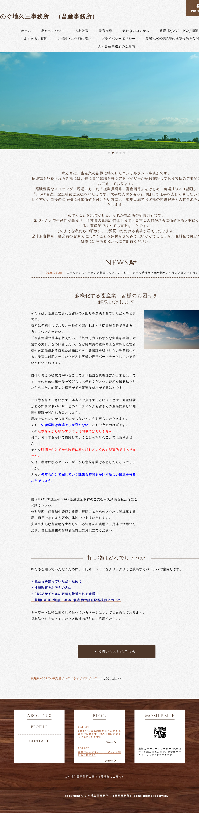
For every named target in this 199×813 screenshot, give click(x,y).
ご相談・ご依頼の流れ (74, 39)
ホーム (26, 31)
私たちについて (53, 31)
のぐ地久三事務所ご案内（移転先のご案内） (95, 776)
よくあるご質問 (36, 39)
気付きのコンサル (135, 31)
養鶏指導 (105, 31)
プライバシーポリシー (118, 39)
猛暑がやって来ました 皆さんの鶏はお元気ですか (99, 754)
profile (39, 727)
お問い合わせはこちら (116, 651)
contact (39, 741)
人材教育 (82, 31)
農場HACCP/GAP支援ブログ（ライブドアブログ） (65, 678)
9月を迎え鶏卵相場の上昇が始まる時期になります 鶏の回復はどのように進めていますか (99, 734)
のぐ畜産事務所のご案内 (116, 46)
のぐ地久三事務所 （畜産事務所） (49, 16)
